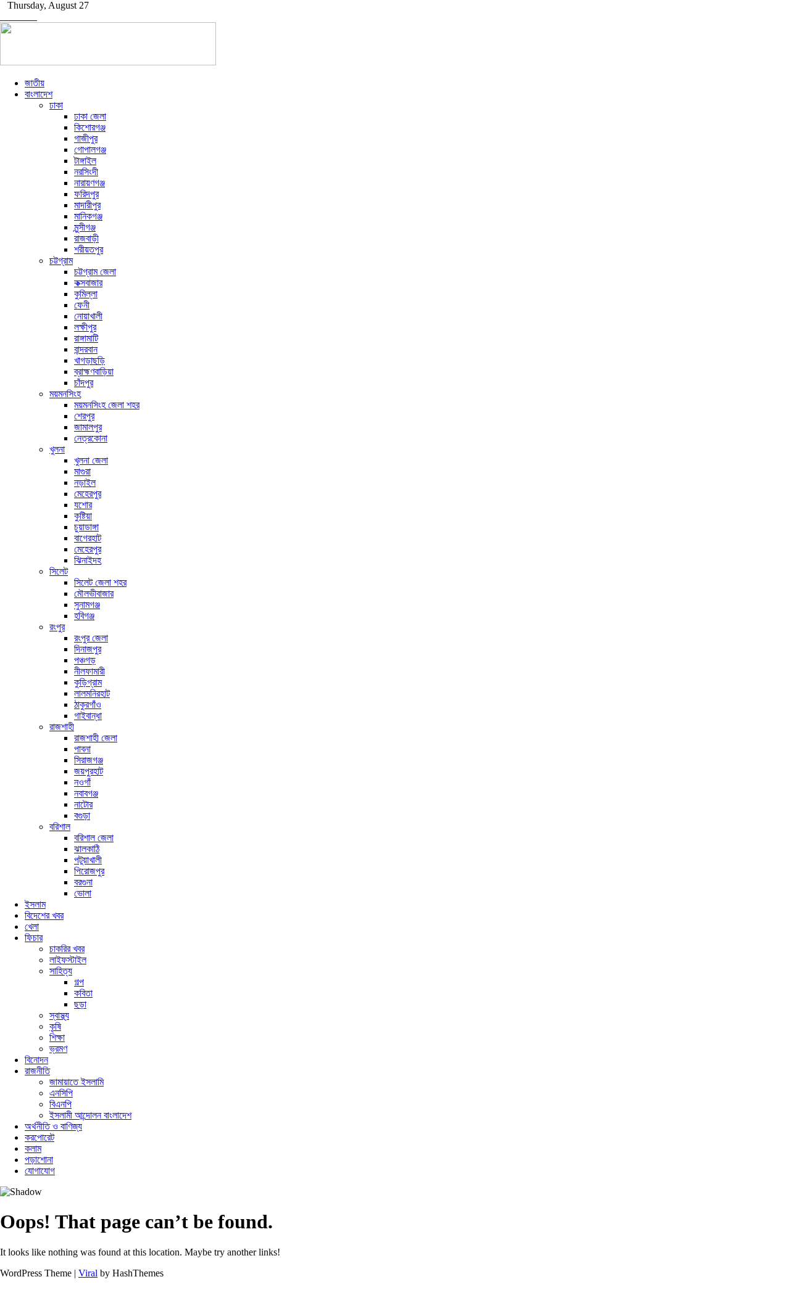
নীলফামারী (89, 671)
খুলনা (57, 449)
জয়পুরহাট (88, 771)
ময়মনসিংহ (65, 393)
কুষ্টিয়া (83, 516)
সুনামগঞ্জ (87, 604)
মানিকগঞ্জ (88, 216)
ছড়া (80, 1004)
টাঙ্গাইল (85, 160)
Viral (88, 1273)
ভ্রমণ (58, 1048)
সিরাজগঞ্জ (88, 760)
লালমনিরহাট (92, 693)
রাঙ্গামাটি (86, 338)
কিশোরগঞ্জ (90, 127)
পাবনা (82, 749)
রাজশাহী (61, 726)
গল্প (79, 982)
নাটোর (83, 804)
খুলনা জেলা (91, 460)
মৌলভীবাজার (94, 593)
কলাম (33, 1148)
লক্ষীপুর (85, 327)
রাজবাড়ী (86, 238)
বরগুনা (83, 882)
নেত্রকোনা (90, 438)
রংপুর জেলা (91, 638)
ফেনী (81, 305)
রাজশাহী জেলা (95, 738)
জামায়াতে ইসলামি (76, 1082)
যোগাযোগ (40, 1170)
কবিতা (83, 993)
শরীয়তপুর (88, 249)
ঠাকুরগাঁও (87, 704)
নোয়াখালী (88, 316)
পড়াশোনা (39, 1159)
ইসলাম (35, 904)
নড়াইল (85, 482)
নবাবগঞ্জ (86, 793)
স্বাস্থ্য (59, 1015)
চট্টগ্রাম (61, 260)
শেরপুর (84, 416)
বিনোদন (36, 1059)
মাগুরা (82, 471)
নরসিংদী (86, 171)
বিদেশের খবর (44, 915)
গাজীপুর (86, 138)
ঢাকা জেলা (90, 116)
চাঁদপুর (83, 382)
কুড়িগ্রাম (88, 682)
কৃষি (55, 1026)
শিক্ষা (57, 1037)
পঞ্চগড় (85, 660)
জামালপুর (88, 427)
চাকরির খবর (67, 948)
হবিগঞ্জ (84, 615)
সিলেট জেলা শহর (100, 582)
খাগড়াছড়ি (89, 360)
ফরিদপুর (86, 194)
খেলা (32, 926)
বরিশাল (59, 826)
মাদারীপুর (87, 205)
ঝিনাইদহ (87, 560)
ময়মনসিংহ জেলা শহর (106, 405)
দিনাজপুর (87, 649)
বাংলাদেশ (38, 94)
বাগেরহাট (87, 538)
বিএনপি (60, 1104)
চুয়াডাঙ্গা (86, 527)
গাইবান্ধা (88, 715)
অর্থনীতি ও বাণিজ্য (53, 1126)
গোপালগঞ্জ (90, 149)
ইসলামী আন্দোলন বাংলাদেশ (90, 1115)
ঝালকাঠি (86, 849)
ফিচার (34, 937)
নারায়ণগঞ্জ (89, 183)
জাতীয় (34, 83)
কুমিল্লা (86, 294)
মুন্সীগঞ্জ (85, 227)
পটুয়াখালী (88, 860)
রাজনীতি (37, 1071)
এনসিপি (61, 1093)
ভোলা (82, 893)
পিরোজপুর (89, 871)
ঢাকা (56, 105)
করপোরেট (39, 1137)
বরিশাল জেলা (94, 837)
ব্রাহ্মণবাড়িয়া (94, 371)
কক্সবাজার (88, 282)
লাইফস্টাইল (67, 960)
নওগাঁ (82, 782)
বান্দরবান (86, 349)
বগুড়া (82, 815)
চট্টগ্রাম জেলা (95, 271)
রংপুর (57, 627)
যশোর (83, 504)
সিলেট (58, 571)
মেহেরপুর (87, 493)
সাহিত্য (60, 971)
